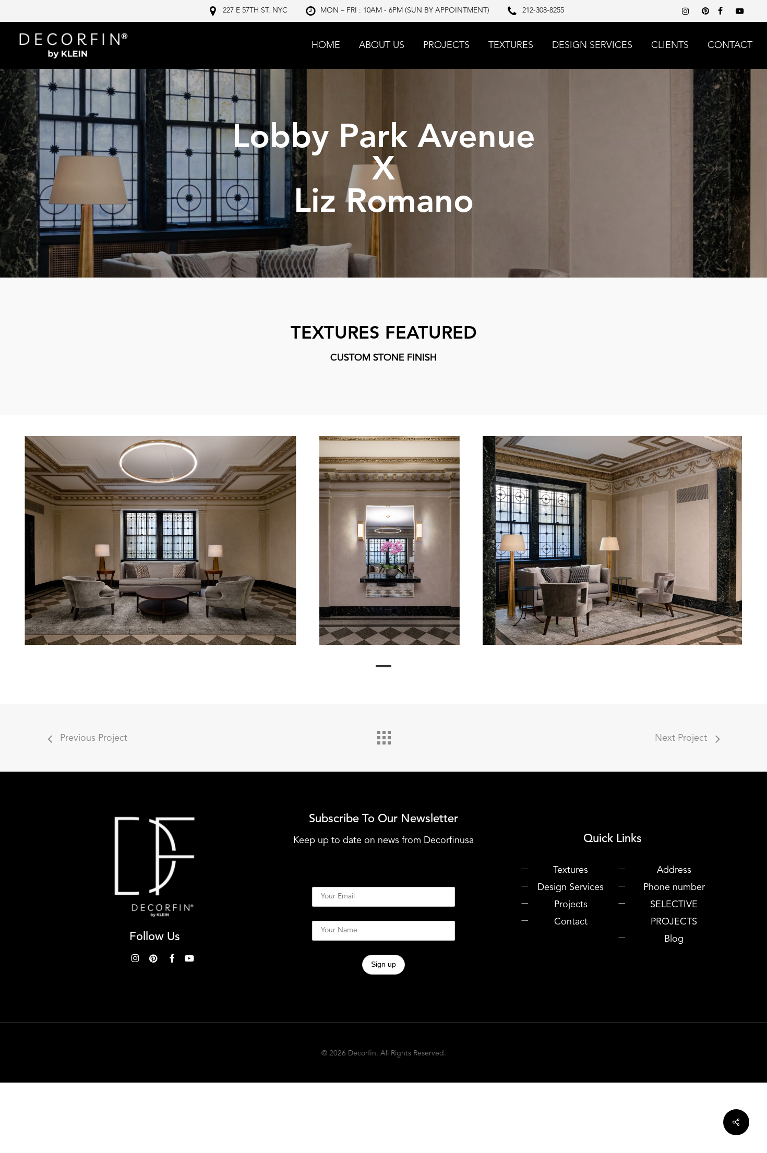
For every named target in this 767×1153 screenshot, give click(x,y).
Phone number (674, 887)
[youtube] (741, 11)
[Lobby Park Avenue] (160, 540)
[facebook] (721, 11)
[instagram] (686, 11)
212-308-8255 (543, 10)
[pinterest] (707, 11)
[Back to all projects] (383, 735)
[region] (383, 540)
